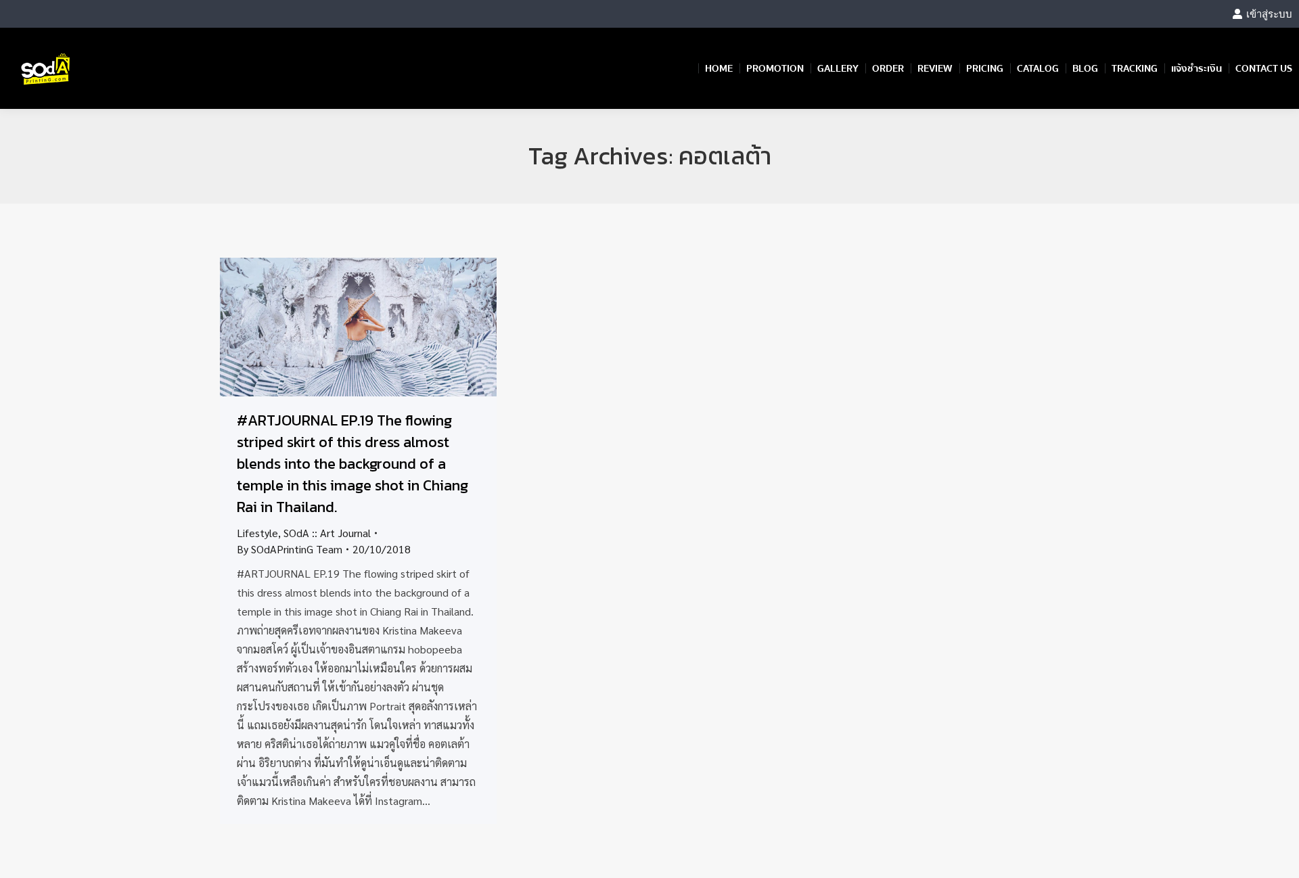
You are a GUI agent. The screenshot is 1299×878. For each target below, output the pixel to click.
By (289, 549)
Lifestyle (257, 533)
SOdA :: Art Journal (327, 533)
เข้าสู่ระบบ (1269, 13)
